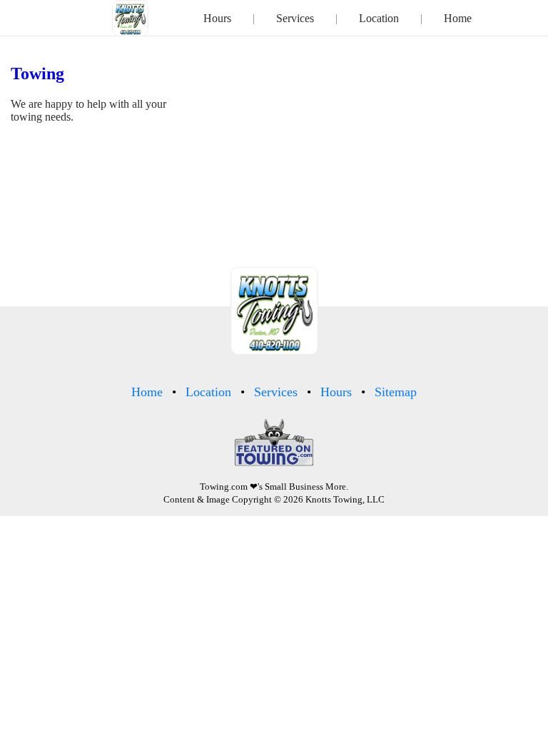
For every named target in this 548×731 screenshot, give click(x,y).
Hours (217, 18)
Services (295, 18)
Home (458, 18)
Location (379, 18)
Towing (37, 73)
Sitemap (396, 392)
